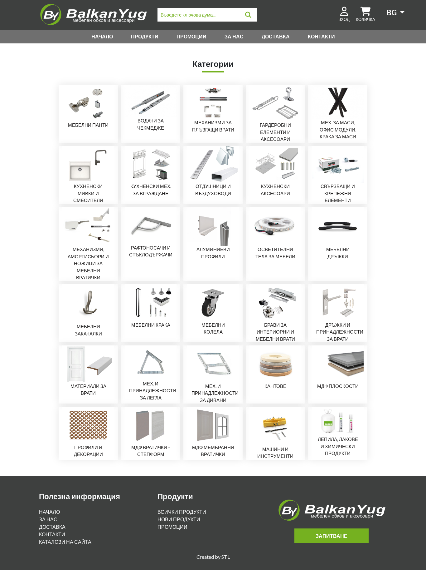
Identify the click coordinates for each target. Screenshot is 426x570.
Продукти (144, 36)
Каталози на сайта (65, 542)
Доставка (276, 36)
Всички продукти (181, 512)
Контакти (321, 36)
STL (225, 557)
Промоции (191, 36)
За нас (234, 36)
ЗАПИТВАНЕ (331, 536)
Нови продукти (178, 519)
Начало (102, 36)
